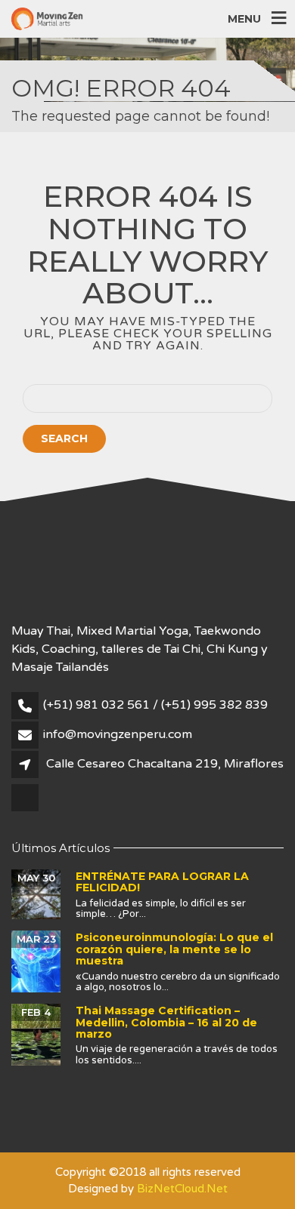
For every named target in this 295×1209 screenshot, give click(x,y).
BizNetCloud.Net (182, 1188)
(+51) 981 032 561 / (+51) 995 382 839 (155, 704)
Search (64, 438)
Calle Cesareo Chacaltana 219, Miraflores (165, 763)
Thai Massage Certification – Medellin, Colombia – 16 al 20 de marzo (166, 1022)
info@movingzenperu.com (117, 734)
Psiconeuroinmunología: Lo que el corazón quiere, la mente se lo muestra (174, 949)
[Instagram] (26, 809)
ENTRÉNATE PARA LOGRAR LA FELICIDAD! (162, 881)
